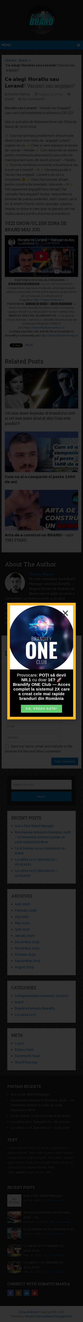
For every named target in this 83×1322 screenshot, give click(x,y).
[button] (65, 613)
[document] (41, 661)
